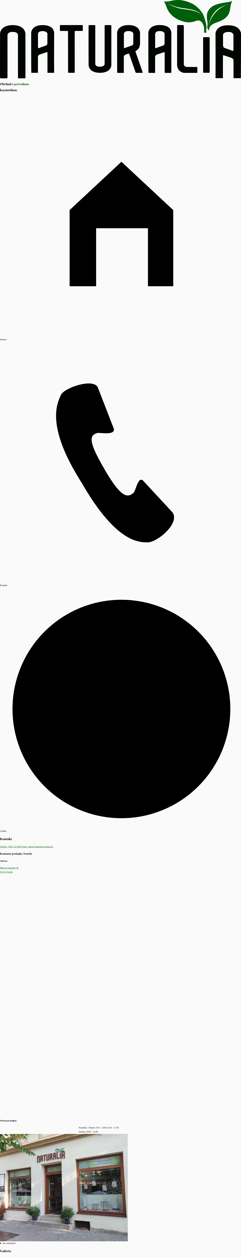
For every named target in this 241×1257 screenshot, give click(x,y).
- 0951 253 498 (10, 847)
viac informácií (8, 1243)
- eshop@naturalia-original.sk (37, 847)
